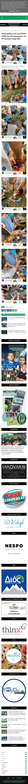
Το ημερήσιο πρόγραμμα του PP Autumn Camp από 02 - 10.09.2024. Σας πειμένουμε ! (17, 332)
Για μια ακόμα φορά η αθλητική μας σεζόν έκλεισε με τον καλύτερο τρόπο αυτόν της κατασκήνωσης (16, 325)
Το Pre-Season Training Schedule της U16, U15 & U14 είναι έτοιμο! (17, 719)
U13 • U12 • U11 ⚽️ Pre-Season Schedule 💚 (17, 725)
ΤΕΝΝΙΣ (14, 773)
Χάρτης (13, 778)
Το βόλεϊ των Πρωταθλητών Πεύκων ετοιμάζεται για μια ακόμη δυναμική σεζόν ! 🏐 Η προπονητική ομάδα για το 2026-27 (17, 713)
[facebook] (8, 13)
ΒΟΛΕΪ (14, 764)
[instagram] (10, 13)
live (14, 756)
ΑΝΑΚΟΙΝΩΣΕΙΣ (14, 762)
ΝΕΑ (14, 768)
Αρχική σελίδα (4, 30)
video (14, 760)
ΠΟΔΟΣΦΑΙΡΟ (14, 770)
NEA (14, 754)
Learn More (12, 11)
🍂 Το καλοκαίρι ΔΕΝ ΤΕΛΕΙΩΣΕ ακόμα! (16, 317)
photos (9, 30)
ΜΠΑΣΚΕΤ (14, 766)
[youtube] (12, 13)
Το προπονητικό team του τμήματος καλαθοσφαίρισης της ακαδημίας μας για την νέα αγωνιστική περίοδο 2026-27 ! (16, 738)
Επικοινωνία (19, 778)
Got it (18, 11)
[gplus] (18, 13)
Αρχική (8, 778)
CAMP (7, 307)
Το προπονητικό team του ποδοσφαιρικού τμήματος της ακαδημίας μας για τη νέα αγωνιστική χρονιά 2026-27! (16, 731)
